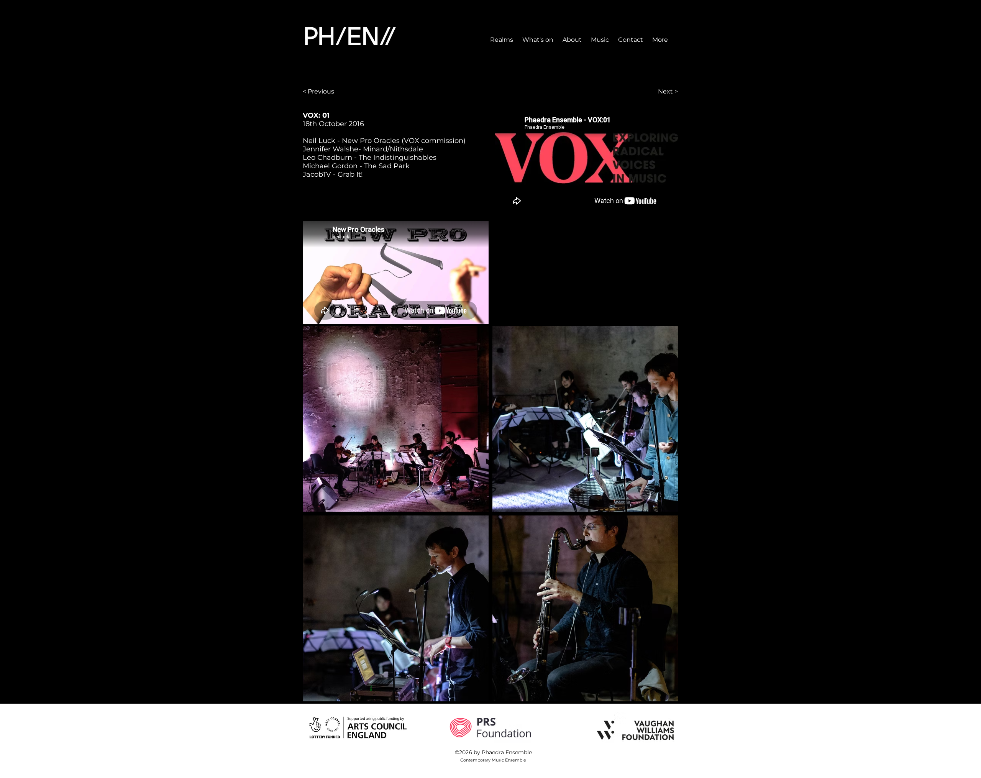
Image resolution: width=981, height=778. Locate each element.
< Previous (318, 91)
